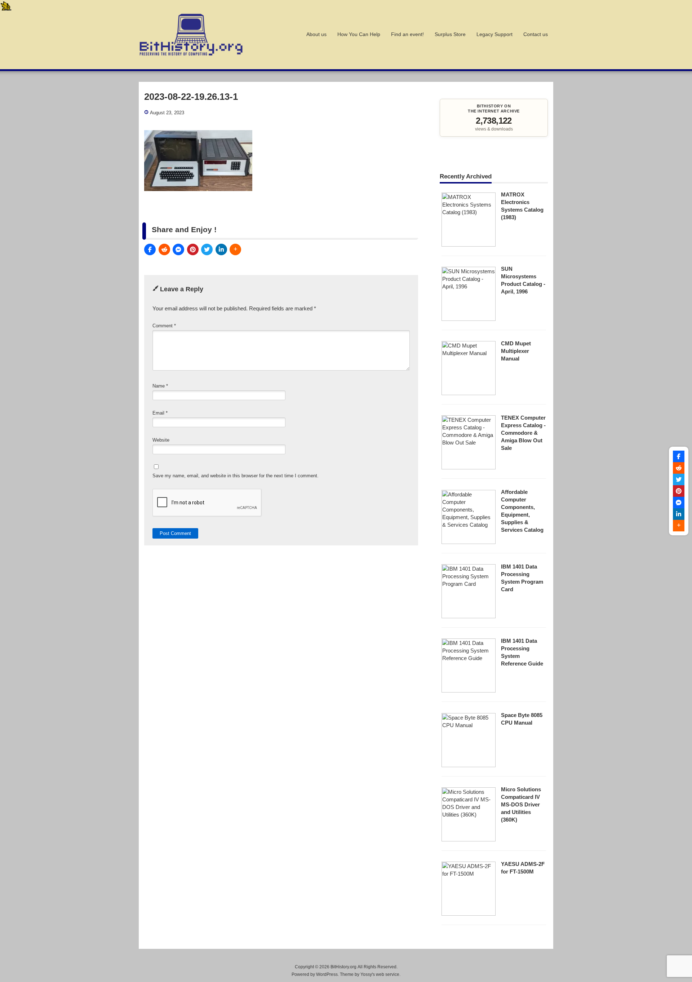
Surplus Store (450, 34)
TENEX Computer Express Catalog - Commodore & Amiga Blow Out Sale (523, 433)
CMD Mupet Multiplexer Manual (516, 351)
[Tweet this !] (207, 249)
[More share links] (235, 249)
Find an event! (407, 34)
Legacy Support (494, 34)
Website (160, 440)
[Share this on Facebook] (150, 249)
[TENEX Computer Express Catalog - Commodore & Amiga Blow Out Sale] (469, 467)
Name (160, 386)
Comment (164, 325)
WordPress (327, 974)
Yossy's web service (379, 974)
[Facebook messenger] (178, 249)
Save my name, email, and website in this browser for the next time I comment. (235, 475)
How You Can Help (358, 34)
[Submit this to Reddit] (164, 249)
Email (160, 413)
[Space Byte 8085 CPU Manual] (469, 765)
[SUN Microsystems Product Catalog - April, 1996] (469, 319)
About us (316, 34)
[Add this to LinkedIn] (221, 249)
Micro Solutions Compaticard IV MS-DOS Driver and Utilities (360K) (521, 804)
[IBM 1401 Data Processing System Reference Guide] (469, 690)
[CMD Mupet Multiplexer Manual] (469, 393)
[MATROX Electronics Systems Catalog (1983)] (469, 245)
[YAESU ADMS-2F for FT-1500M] (469, 914)
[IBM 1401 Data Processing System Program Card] (469, 616)
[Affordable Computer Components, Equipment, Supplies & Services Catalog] (469, 542)
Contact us (535, 34)
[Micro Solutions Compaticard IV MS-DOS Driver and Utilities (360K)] (469, 839)
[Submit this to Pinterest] (193, 249)
